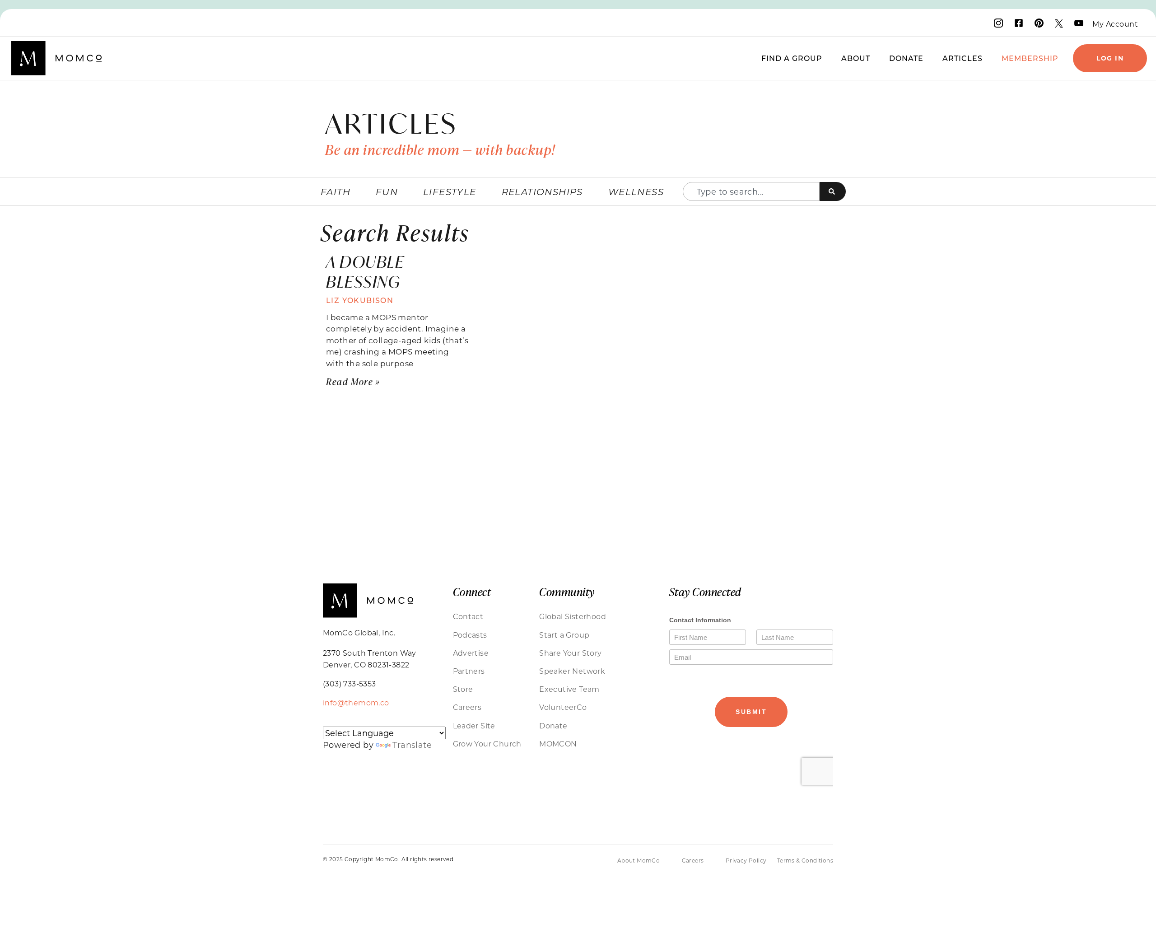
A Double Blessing (365, 271)
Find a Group (791, 58)
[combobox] (751, 191)
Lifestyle (449, 191)
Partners (469, 671)
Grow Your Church (487, 743)
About (855, 58)
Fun (387, 191)
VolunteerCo (563, 707)
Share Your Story (570, 653)
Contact (468, 616)
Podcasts (470, 634)
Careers (467, 707)
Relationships (542, 191)
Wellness (636, 191)
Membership (1030, 58)
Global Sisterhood (572, 616)
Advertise (471, 653)
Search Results (395, 232)
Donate (906, 58)
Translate (412, 744)
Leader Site (474, 725)
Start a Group (564, 634)
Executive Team (569, 689)
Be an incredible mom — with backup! (440, 149)
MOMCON (558, 743)
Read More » (353, 381)
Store (463, 689)
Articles (962, 58)
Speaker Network (572, 671)
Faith (335, 191)
